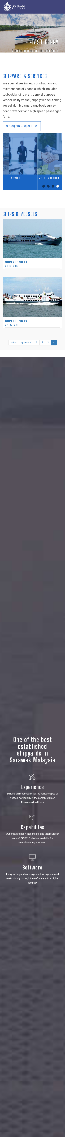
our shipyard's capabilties (21, 126)
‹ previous (26, 342)
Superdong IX (16, 262)
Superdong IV (16, 321)
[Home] (13, 6)
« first (14, 342)
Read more (33, 222)
